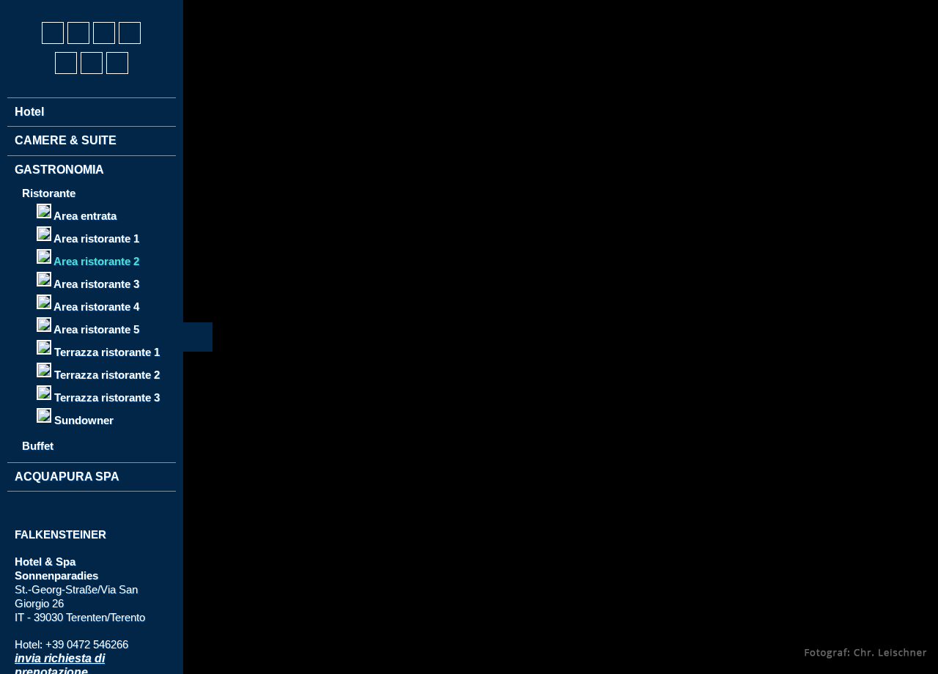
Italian (81, 8)
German (26, 8)
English (53, 8)
